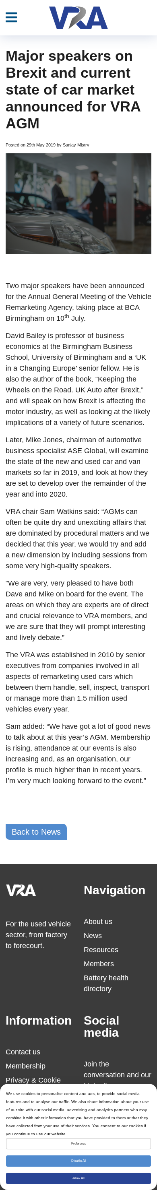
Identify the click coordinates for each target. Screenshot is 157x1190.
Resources (101, 950)
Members (99, 964)
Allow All (78, 1178)
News (93, 936)
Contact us (23, 1052)
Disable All (78, 1161)
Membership (25, 1066)
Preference (78, 1143)
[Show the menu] (11, 17)
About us (98, 922)
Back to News (36, 831)
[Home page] (78, 17)
